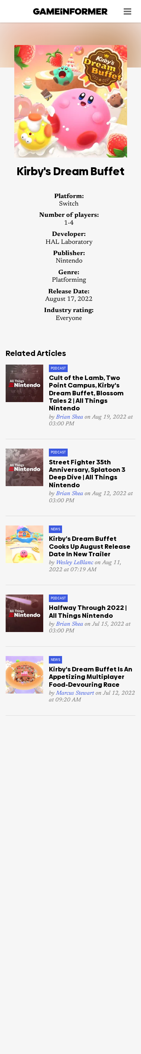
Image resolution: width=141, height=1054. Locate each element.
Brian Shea (69, 417)
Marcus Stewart (75, 693)
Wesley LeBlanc (74, 563)
